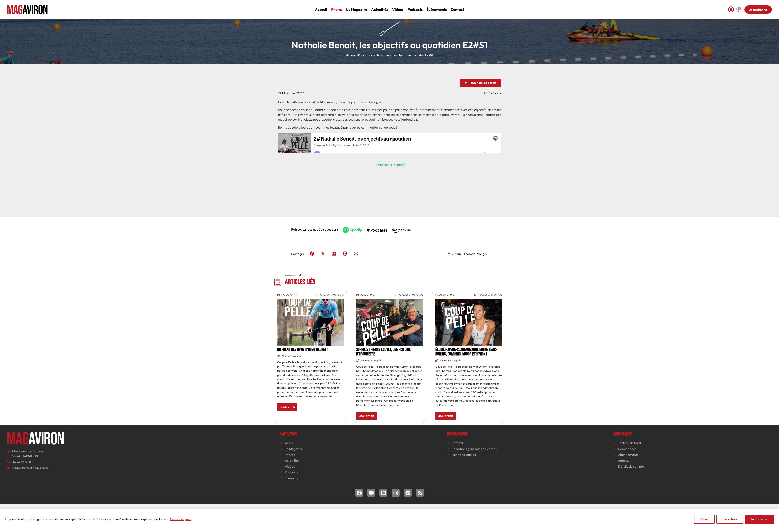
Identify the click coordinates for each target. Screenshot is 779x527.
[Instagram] (396, 493)
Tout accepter (759, 519)
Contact (457, 9)
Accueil (321, 9)
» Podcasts (363, 55)
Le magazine (356, 9)
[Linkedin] (383, 493)
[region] (389, 518)
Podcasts (415, 9)
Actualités (379, 9)
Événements (436, 9)
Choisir (704, 519)
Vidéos (397, 9)
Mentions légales (180, 519)
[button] (312, 253)
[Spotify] (408, 493)
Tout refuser (729, 519)
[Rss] (420, 493)
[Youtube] (371, 493)
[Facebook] (359, 493)
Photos (336, 9)
